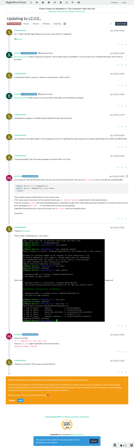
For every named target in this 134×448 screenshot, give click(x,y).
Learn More (63, 442)
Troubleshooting (15, 23)
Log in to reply (121, 24)
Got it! (94, 441)
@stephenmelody (46, 53)
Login (20, 400)
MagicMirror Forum (16, 2)
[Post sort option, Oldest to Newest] (111, 24)
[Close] (125, 379)
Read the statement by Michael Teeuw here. (67, 11)
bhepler (17, 53)
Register (12, 400)
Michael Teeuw (77, 434)
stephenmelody (20, 30)
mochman (17, 176)
